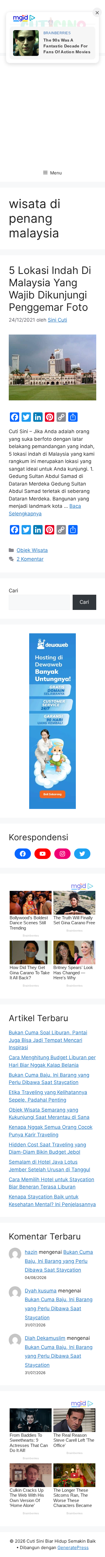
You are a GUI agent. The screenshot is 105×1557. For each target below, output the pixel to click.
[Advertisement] (52, 108)
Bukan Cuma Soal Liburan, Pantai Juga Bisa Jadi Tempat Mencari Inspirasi (48, 1040)
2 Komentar (30, 559)
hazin (31, 1252)
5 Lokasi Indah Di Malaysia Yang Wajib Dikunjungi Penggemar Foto (50, 288)
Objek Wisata (32, 550)
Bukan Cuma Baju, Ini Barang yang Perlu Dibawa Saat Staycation (59, 1261)
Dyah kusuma (41, 1291)
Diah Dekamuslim (45, 1338)
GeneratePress (73, 1547)
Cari (13, 591)
